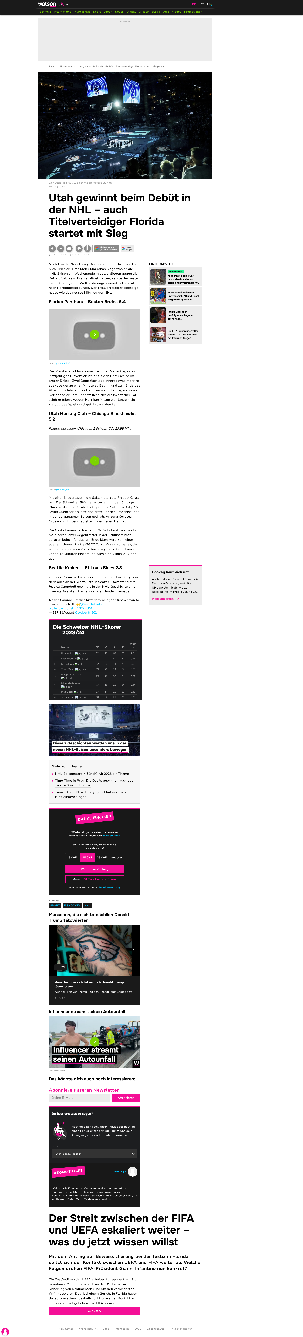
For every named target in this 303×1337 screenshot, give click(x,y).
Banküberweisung (109, 887)
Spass (119, 12)
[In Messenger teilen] (60, 248)
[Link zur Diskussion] (79, 248)
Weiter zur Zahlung (95, 869)
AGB (138, 1329)
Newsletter (65, 1329)
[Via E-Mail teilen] (69, 248)
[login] (5, 1332)
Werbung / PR (88, 1329)
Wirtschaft (82, 12)
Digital (131, 12)
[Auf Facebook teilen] (52, 248)
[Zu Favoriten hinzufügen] (87, 248)
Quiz (166, 12)
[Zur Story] (125, 1264)
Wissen (144, 12)
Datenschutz (155, 1329)
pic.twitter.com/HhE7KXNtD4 (70, 608)
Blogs (156, 12)
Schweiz (45, 12)
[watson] (47, 4)
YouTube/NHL (62, 363)
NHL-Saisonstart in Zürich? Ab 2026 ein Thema (92, 774)
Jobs (106, 1329)
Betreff (56, 1146)
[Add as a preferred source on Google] (106, 248)
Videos (176, 12)
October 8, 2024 (87, 613)
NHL (87, 905)
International (63, 12)
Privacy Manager (181, 1329)
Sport (97, 12)
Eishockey (66, 66)
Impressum (122, 1329)
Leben (108, 12)
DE (194, 4)
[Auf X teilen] (60, 998)
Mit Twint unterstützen (99, 879)
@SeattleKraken (92, 604)
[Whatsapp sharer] (63, 997)
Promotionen (193, 12)
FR (202, 4)
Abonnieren (126, 1098)
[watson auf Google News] (128, 248)
